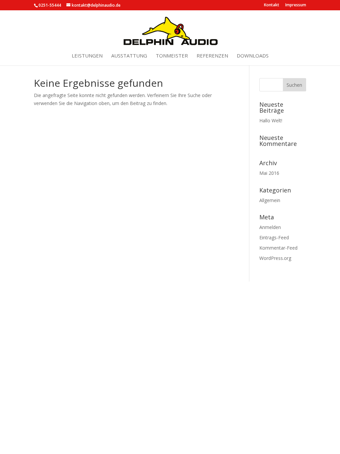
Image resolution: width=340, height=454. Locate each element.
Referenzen (212, 56)
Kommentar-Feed (278, 248)
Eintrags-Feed (274, 237)
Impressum (295, 5)
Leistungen (87, 56)
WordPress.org (275, 258)
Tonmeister (172, 56)
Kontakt (271, 5)
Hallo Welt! (270, 120)
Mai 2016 (269, 173)
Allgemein (269, 200)
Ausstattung (129, 56)
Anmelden (270, 227)
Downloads (253, 56)
